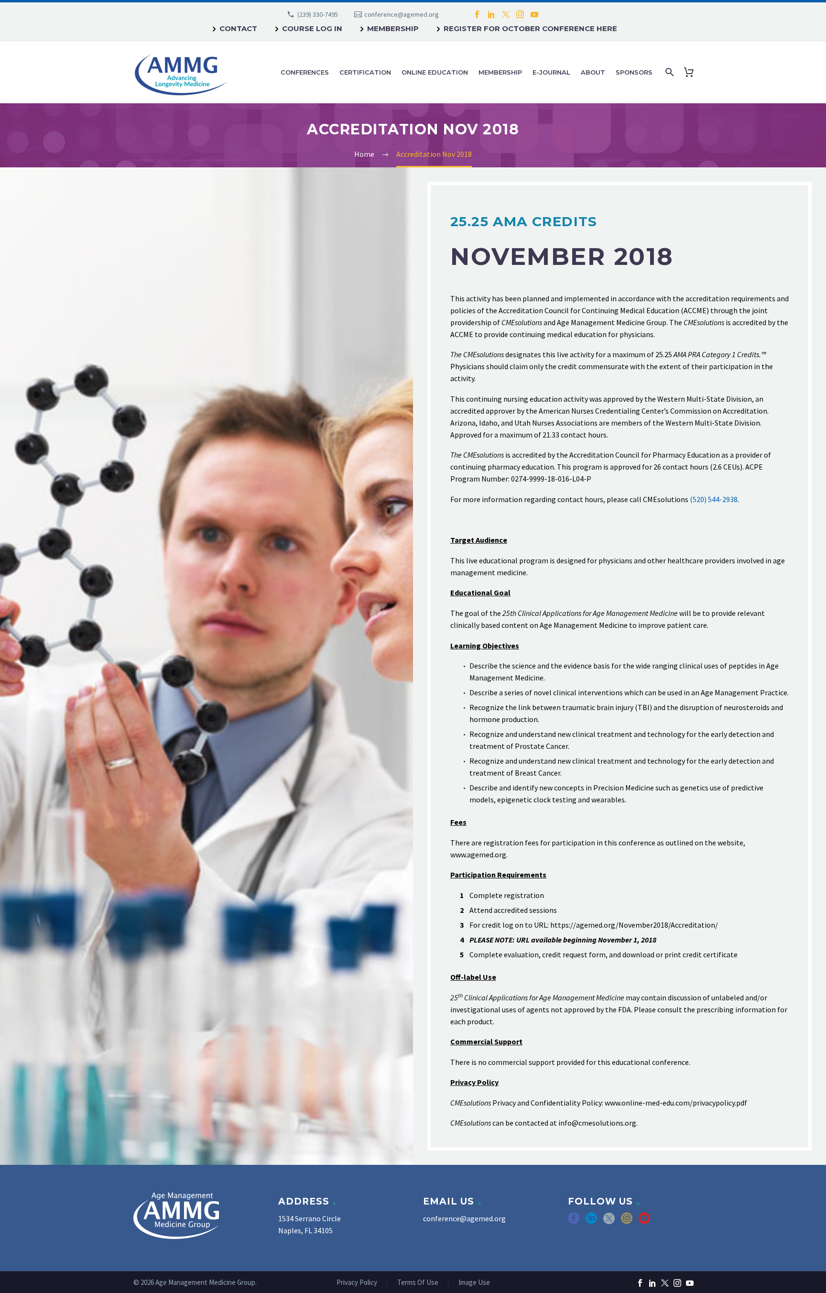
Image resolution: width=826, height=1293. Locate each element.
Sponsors (634, 72)
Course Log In (312, 28)
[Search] (668, 72)
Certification (365, 72)
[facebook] (573, 1221)
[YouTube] (534, 14)
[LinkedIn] (491, 14)
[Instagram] (520, 14)
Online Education (435, 72)
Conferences (305, 72)
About (593, 72)
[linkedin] (591, 1221)
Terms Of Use (417, 1282)
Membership (393, 28)
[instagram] (626, 1221)
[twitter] (609, 1221)
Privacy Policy (357, 1282)
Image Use (474, 1282)
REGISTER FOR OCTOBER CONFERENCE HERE (530, 28)
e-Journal (551, 72)
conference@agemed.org (401, 14)
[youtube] (644, 1221)
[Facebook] (477, 14)
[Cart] (691, 72)
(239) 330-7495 (317, 14)
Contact (238, 28)
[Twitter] (506, 14)
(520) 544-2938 (714, 499)
